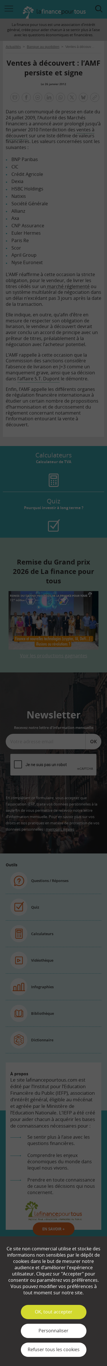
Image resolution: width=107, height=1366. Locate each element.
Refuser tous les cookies (54, 1349)
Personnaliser (53, 1330)
